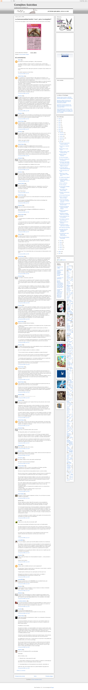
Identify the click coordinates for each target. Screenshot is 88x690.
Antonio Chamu (21, 183)
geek (72, 353)
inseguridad (69, 380)
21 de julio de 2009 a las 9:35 (23, 181)
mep (67, 403)
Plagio (68, 434)
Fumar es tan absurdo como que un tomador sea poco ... (64, 200)
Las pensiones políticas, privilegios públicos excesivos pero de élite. (60, 273)
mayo (61, 242)
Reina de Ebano (70, 450)
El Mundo (70, 333)
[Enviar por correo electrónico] (31, 52)
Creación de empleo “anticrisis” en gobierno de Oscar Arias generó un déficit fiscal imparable (59, 293)
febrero (61, 247)
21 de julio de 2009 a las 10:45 (23, 498)
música (68, 420)
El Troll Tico (20, 457)
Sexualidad (69, 462)
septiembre (62, 138)
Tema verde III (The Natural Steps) (63, 190)
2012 (59, 125)
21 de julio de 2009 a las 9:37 (23, 192)
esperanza (68, 343)
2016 (59, 122)
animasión (68, 278)
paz (72, 429)
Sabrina (69, 453)
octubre (61, 136)
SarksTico (20, 649)
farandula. (70, 348)
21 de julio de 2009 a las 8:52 (23, 93)
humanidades (69, 367)
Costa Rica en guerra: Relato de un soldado (64, 214)
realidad (68, 448)
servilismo (68, 461)
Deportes (68, 326)
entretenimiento (69, 341)
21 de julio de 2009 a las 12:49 (23, 613)
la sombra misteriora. (22, 601)
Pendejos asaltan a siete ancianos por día (64, 152)
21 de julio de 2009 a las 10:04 (23, 302)
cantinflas (69, 294)
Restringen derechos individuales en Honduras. (63, 230)
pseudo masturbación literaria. (70, 442)
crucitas (69, 318)
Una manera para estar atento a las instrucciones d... (64, 234)
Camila (71, 293)
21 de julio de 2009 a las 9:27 (23, 129)
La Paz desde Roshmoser (64, 195)
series (68, 460)
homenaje (68, 361)
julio (60, 141)
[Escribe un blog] (32, 52)
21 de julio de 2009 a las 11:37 (23, 537)
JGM (68, 384)
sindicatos (68, 464)
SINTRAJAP (69, 465)
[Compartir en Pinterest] (35, 52)
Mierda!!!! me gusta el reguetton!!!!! (63, 211)
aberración (68, 268)
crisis (72, 317)
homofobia (69, 362)
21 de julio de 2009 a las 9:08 (23, 110)
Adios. (70, 270)
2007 (59, 253)
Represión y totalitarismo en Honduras (64, 160)
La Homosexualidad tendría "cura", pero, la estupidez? (64, 180)
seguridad (70, 459)
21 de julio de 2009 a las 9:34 (23, 155)
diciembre (62, 132)
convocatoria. (69, 310)
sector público (70, 458)
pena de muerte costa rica (70, 431)
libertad (68, 393)
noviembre (62, 134)
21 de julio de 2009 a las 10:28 (23, 448)
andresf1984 (20, 540)
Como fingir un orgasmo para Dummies (64, 219)
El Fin (68, 332)
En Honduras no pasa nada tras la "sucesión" (64, 225)
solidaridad (69, 467)
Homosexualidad (22, 54)
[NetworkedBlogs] (65, 54)
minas (68, 404)
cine (72, 303)
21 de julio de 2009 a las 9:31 (23, 141)
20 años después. (63, 184)
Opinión (68, 425)
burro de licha (70, 292)
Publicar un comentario (21, 670)
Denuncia (68, 325)
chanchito (71, 301)
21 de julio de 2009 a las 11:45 (23, 561)
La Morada (70, 387)
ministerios (68, 406)
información (68, 377)
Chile (70, 302)
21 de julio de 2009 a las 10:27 (23, 417)
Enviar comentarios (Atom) (37, 679)
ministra (68, 407)
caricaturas (68, 295)
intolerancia (71, 382)
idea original (69, 370)
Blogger (52, 687)
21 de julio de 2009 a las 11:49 (23, 583)
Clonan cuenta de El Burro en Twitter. (63, 197)
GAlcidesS (20, 158)
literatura (68, 394)
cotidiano (68, 316)
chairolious (69, 300)
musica (68, 419)
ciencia (68, 303)
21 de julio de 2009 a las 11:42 (23, 552)
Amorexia (69, 277)
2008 (59, 251)
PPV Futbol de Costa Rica (64, 227)
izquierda (69, 383)
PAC (67, 428)
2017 (59, 120)
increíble (68, 375)
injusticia (68, 378)
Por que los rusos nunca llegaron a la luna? (64, 165)
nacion (68, 421)
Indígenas (68, 376)
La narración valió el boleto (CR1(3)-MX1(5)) (64, 168)
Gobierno (69, 356)
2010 (59, 129)
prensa (68, 439)
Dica (19, 520)
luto (70, 395)
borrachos (68, 288)
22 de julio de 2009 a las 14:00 (23, 668)
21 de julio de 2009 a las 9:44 (23, 212)
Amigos (68, 276)
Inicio (35, 676)
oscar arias (69, 427)
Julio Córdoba (21, 493)
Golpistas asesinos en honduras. (63, 222)
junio (61, 240)
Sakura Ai (20, 234)
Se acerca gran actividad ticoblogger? (64, 187)
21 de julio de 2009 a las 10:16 (23, 319)
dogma (68, 329)
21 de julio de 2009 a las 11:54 (23, 598)
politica (68, 435)
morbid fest (70, 416)
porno (70, 438)
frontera (71, 352)
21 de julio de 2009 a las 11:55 (23, 606)
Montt (70, 415)
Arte (72, 279)
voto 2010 (68, 479)
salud (68, 455)
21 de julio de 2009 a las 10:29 (23, 455)
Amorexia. (20, 95)
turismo (70, 471)
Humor (71, 368)
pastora (70, 428)
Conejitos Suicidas (25, 4)
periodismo (69, 433)
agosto (61, 139)
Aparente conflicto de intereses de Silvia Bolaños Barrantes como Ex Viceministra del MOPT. (64, 101)
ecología (69, 330)
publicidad (71, 444)
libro (71, 393)
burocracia (68, 291)
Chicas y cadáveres (63, 183)
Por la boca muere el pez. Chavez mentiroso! (64, 144)
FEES (67, 349)
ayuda (68, 284)
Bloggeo (69, 285)
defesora (68, 323)
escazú (70, 342)
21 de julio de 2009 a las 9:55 (23, 253)
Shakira (70, 463)
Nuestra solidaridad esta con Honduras (64, 217)
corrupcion (69, 311)
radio (67, 446)
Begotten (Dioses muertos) (62, 155)
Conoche (20, 608)
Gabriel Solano (21, 76)
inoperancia (69, 379)
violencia (71, 476)
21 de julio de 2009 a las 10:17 (23, 342)
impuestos (68, 374)
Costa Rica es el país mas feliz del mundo (64, 204)
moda (72, 414)
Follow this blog (65, 56)
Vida (72, 474)
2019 (59, 118)
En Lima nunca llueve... (64, 157)
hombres (68, 360)
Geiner (19, 59)
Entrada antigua (49, 676)
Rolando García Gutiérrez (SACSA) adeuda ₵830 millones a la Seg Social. (65, 98)
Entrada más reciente (20, 676)
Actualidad (69, 269)
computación (69, 307)
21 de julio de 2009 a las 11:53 (23, 590)
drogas (72, 329)
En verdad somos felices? (64, 177)
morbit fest (71, 417)
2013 (59, 124)
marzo (61, 245)
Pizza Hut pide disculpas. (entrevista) (64, 238)
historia (72, 358)
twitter (71, 472)
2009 (59, 131)
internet (71, 381)
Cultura (68, 319)
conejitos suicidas (68, 309)
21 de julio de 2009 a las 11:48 (23, 576)
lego (67, 390)
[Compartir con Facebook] (34, 52)
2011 (59, 127)
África (68, 271)
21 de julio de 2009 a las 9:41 (23, 202)
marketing (69, 400)
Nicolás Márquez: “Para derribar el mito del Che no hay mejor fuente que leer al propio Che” (60, 284)
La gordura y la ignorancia (60, 278)
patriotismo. (68, 429)
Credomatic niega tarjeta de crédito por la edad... (64, 162)
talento (68, 470)
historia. (70, 359)
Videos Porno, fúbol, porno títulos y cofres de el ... (64, 174)
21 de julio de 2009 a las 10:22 (23, 364)
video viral (71, 475)
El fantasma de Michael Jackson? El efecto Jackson (64, 207)
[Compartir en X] (33, 52)
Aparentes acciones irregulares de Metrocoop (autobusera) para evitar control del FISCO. (64, 105)
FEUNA (68, 352)
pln (71, 434)
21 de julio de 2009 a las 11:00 (23, 517)
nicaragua (68, 423)
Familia (72, 347)
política (71, 437)
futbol (69, 353)
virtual (70, 478)
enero (61, 249)
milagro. (70, 403)
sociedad (68, 466)
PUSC (70, 445)
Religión (27, 54)
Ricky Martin (71, 452)
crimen (68, 317)
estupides (69, 344)
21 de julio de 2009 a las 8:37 (23, 73)
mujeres (70, 418)
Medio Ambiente (69, 402)
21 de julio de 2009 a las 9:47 (23, 231)
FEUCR (70, 351)
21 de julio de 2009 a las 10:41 (23, 491)
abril (61, 244)
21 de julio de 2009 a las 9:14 (23, 118)
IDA (70, 369)
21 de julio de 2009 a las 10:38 (23, 463)
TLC (72, 470)
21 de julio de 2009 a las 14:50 (23, 647)
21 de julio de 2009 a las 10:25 (23, 392)
